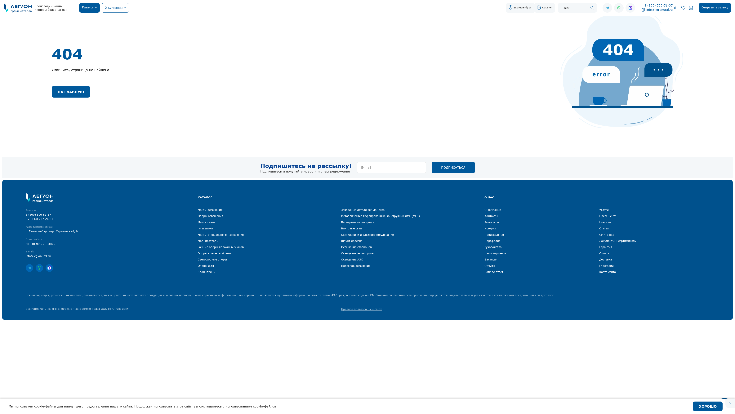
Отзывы (489, 265)
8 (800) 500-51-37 (658, 5)
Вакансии (490, 259)
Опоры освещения (210, 216)
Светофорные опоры (212, 259)
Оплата (604, 253)
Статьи (604, 228)
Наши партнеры (495, 253)
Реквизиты (491, 222)
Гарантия (605, 247)
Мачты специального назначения (221, 234)
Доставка (605, 259)
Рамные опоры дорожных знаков (221, 247)
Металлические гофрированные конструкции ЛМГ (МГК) (380, 216)
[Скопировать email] (643, 9)
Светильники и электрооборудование (367, 234)
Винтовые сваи (351, 228)
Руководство (493, 247)
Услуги (604, 209)
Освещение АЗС (352, 259)
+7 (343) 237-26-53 (39, 218)
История (490, 228)
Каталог (547, 7)
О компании (492, 209)
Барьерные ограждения (357, 222)
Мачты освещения (210, 209)
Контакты (491, 216)
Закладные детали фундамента (363, 209)
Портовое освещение (355, 265)
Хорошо (708, 406)
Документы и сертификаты (617, 240)
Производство (494, 234)
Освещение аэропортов (357, 253)
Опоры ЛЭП (206, 265)
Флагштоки (205, 228)
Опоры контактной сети (214, 253)
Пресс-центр (608, 216)
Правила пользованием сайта (361, 309)
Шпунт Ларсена (351, 240)
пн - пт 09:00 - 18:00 (40, 243)
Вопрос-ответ (493, 272)
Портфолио (492, 240)
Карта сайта (607, 272)
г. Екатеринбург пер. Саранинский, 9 (52, 231)
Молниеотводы (208, 240)
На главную (71, 92)
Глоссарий (606, 265)
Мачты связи (206, 222)
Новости (605, 222)
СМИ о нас (606, 234)
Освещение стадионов (356, 247)
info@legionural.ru (659, 9)
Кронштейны (207, 272)
